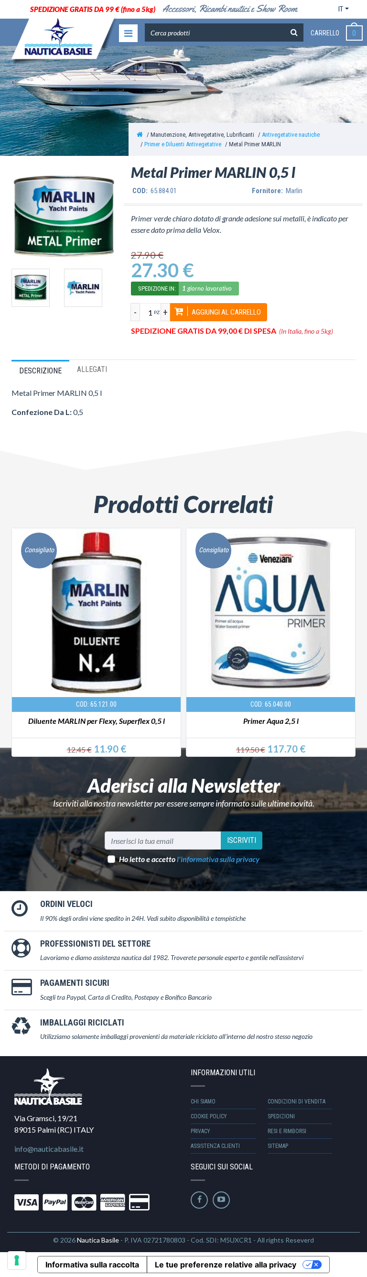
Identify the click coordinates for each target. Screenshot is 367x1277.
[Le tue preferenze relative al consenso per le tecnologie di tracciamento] (17, 1260)
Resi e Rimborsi (287, 1131)
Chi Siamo (203, 1101)
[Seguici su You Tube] (221, 1200)
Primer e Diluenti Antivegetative (182, 144)
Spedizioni (281, 1116)
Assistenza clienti (215, 1146)
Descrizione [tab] (40, 370)
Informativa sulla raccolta (92, 1264)
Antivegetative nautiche (291, 134)
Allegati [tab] (92, 369)
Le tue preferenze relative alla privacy (225, 1264)
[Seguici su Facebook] (199, 1200)
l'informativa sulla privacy (218, 858)
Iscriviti (241, 840)
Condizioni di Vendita (296, 1101)
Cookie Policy (209, 1116)
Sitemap (278, 1146)
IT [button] (340, 9)
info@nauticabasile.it (49, 1148)
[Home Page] (140, 134)
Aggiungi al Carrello (225, 312)
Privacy (200, 1131)
